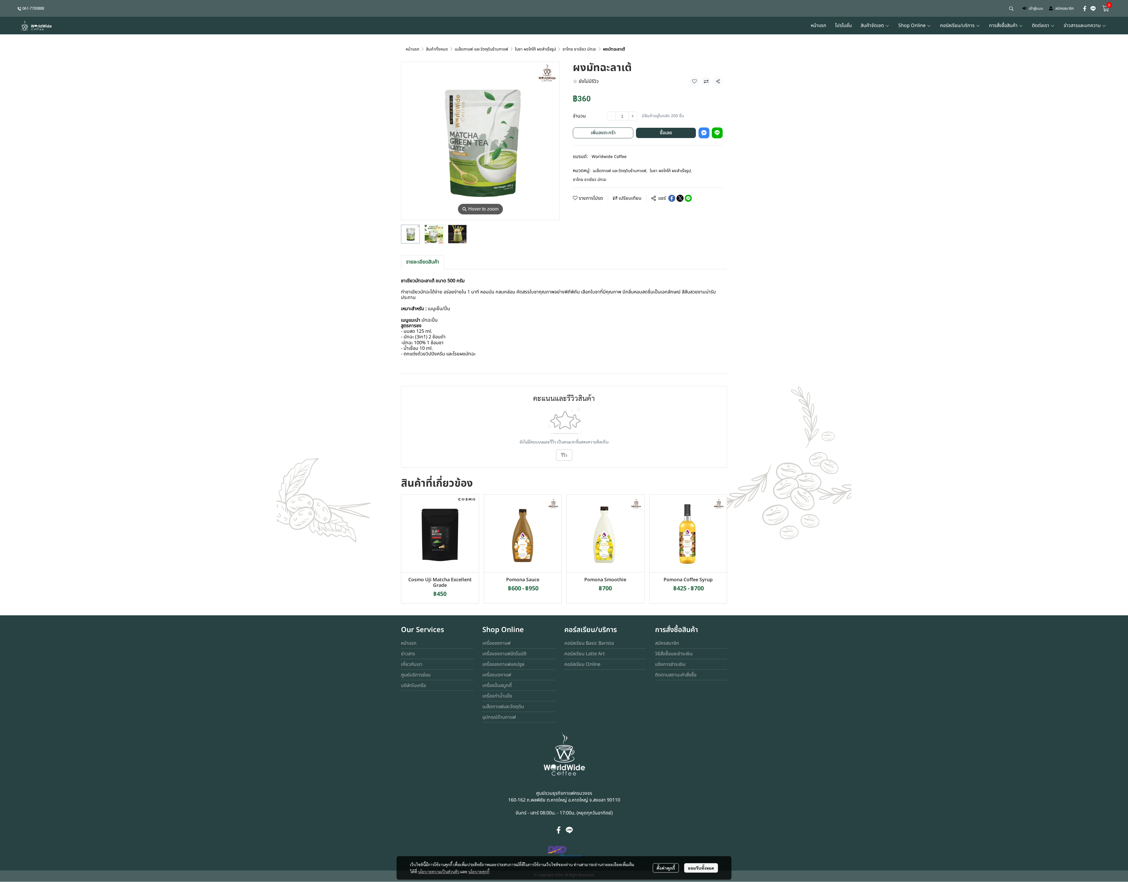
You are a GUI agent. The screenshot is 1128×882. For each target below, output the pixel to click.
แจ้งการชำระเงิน (670, 664)
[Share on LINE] (688, 198)
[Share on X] (680, 198)
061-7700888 (33, 8)
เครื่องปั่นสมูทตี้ (497, 685)
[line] (1093, 8)
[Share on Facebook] (671, 198)
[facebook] (1084, 8)
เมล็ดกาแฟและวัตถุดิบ (503, 706)
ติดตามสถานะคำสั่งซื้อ (675, 674)
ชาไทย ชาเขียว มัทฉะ (579, 49)
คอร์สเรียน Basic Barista (589, 643)
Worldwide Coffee (609, 157)
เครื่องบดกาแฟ (496, 674)
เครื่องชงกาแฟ (496, 643)
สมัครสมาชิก (1064, 8)
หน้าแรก (412, 49)
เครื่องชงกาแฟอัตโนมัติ (504, 653)
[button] (1011, 8)
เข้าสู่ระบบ (1036, 8)
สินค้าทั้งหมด (437, 49)
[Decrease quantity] (611, 116)
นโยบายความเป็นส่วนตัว (438, 871)
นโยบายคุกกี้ (478, 871)
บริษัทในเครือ (413, 685)
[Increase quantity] (633, 116)
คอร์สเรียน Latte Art (584, 653)
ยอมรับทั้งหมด (701, 868)
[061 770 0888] (19, 8)
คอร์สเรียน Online (582, 664)
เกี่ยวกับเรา (411, 664)
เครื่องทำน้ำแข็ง (497, 696)
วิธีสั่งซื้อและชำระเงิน (674, 653)
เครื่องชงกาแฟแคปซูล (503, 664)
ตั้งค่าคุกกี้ (666, 868)
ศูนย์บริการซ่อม (416, 674)
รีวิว (564, 455)
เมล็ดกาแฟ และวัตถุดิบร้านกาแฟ (481, 49)
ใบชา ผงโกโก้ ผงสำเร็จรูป (535, 49)
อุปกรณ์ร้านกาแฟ (499, 717)
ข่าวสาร (408, 653)
